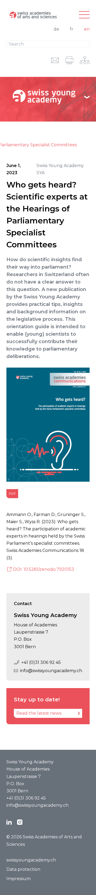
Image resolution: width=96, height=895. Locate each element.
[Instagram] (19, 822)
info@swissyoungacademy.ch (51, 670)
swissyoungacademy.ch (31, 860)
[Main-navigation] (84, 15)
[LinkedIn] (9, 822)
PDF (12, 494)
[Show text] (87, 97)
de (56, 29)
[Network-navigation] (85, 60)
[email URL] (55, 60)
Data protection (23, 869)
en (87, 29)
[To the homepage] (34, 15)
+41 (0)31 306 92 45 (41, 662)
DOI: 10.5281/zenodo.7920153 (43, 569)
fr (71, 29)
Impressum (18, 878)
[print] (69, 60)
